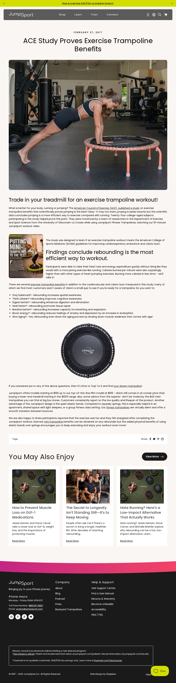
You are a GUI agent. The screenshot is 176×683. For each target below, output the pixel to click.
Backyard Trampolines (68, 609)
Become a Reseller (102, 604)
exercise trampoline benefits (47, 284)
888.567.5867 (36, 605)
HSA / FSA (97, 614)
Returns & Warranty (103, 598)
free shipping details (24, 653)
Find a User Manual (102, 593)
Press (58, 604)
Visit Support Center (103, 588)
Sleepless (111, 674)
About (59, 588)
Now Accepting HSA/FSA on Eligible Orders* (88, 3)
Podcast (60, 598)
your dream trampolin (126, 386)
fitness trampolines (117, 407)
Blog (57, 593)
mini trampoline (53, 421)
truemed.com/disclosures (108, 660)
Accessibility (98, 609)
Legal (148, 674)
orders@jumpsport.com (29, 609)
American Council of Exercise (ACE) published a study (106, 208)
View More (152, 456)
